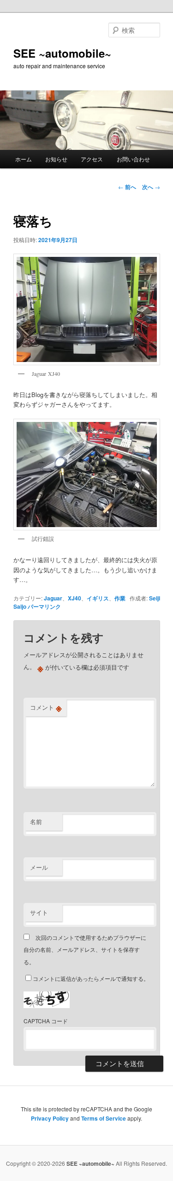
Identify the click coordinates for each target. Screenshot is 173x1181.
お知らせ (56, 159)
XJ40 (74, 598)
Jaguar (53, 598)
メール (39, 867)
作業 (119, 598)
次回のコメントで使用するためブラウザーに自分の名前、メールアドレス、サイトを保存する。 (85, 949)
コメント (46, 707)
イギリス (98, 598)
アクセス (92, 159)
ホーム (23, 159)
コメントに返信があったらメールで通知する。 (91, 978)
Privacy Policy (50, 1118)
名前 (36, 821)
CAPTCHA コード (46, 1021)
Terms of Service (103, 1118)
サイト (39, 912)
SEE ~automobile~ (62, 53)
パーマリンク (44, 606)
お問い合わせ (133, 159)
